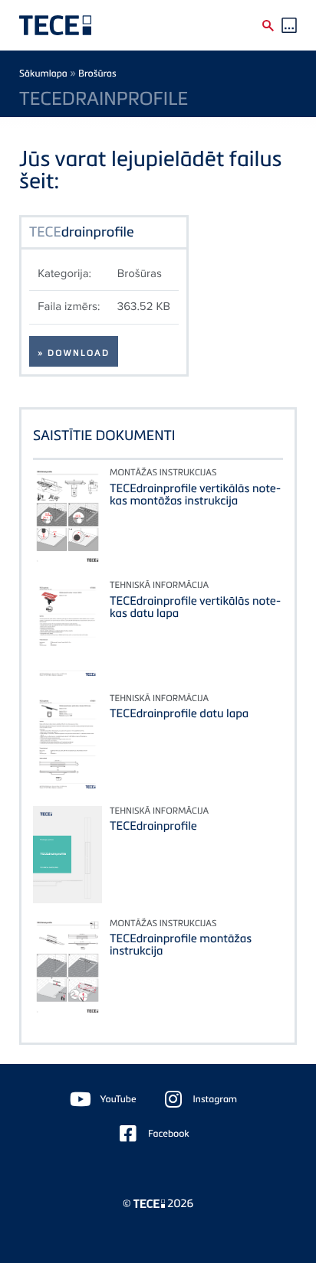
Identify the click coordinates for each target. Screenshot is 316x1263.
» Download (74, 353)
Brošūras (97, 73)
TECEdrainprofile (153, 826)
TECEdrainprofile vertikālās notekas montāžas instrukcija (195, 494)
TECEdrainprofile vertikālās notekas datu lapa (195, 607)
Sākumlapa (43, 73)
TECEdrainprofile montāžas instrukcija (181, 944)
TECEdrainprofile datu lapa (179, 713)
